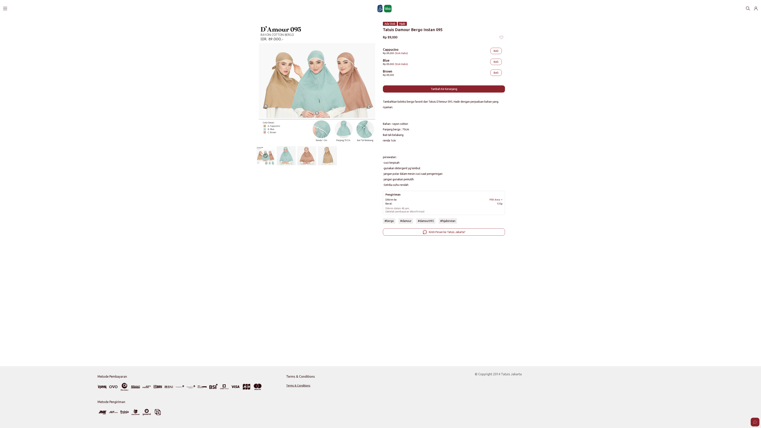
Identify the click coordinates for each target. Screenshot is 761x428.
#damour (405, 221)
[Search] (747, 8)
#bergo (389, 221)
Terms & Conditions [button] (298, 385)
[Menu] (5, 8)
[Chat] (755, 422)
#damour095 (426, 221)
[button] (755, 8)
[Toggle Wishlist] (501, 37)
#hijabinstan (447, 221)
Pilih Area (494, 199)
